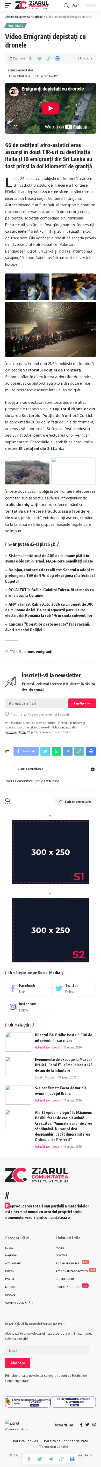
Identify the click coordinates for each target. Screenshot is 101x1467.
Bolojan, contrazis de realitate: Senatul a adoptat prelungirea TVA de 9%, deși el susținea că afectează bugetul (50, 575)
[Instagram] (27, 1006)
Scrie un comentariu (78, 801)
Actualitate (42, 1047)
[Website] (92, 769)
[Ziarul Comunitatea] (32, 5)
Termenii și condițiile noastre (64, 722)
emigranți (44, 651)
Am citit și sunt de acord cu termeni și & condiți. (40, 714)
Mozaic (49, 1077)
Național (15, 25)
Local (56, 1047)
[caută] (66, 6)
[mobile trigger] (9, 5)
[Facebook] (27, 988)
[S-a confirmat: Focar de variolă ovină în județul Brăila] (18, 1095)
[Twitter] (73, 988)
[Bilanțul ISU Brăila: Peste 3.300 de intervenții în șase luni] (18, 1042)
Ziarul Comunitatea (20, 70)
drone (29, 651)
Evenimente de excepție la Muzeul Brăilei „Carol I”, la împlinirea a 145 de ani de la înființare (64, 1065)
